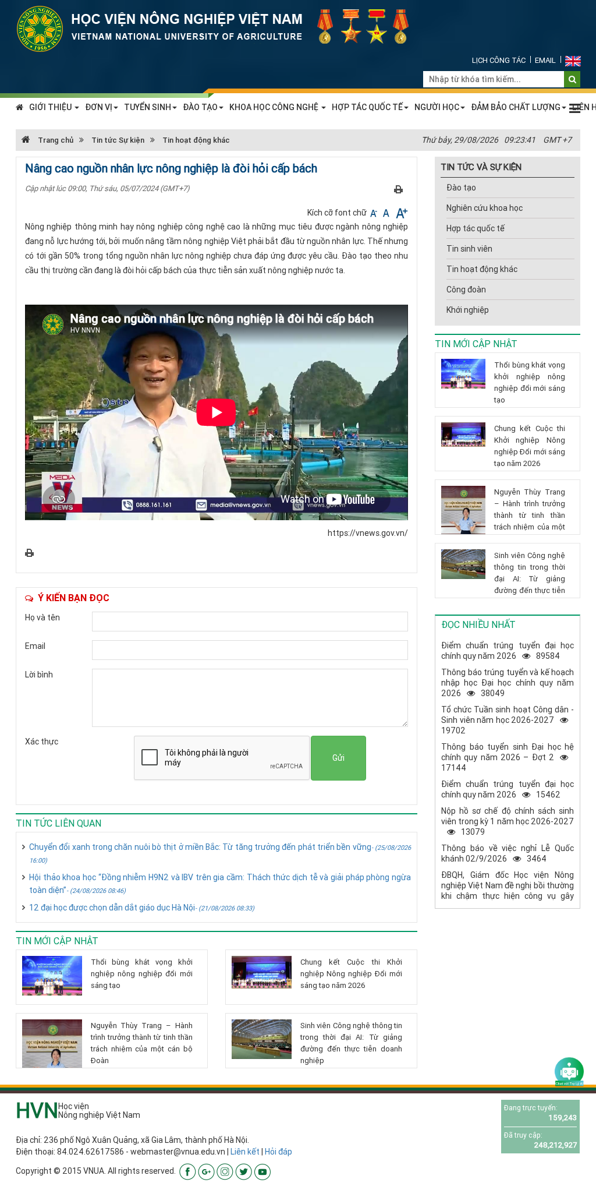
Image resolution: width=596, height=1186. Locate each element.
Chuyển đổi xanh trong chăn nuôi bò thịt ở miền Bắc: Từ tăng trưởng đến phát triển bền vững (220, 853)
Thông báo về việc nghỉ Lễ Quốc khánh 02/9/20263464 (507, 853)
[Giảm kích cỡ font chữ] (374, 212)
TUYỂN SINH (147, 107)
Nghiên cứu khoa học (484, 208)
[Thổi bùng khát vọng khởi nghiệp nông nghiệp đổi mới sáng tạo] (52, 976)
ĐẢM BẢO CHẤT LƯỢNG (515, 107)
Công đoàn (466, 289)
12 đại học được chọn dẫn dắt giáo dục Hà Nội (141, 907)
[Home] (219, 28)
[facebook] (187, 1171)
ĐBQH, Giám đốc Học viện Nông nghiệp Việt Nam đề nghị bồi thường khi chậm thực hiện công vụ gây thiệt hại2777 (507, 891)
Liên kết (245, 1151)
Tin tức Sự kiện (117, 140)
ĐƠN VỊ (98, 107)
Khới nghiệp (467, 310)
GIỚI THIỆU (51, 107)
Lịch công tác (499, 60)
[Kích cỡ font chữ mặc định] (387, 212)
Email (545, 60)
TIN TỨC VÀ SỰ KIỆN (481, 166)
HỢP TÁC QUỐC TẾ (367, 107)
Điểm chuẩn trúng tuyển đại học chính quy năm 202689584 (507, 650)
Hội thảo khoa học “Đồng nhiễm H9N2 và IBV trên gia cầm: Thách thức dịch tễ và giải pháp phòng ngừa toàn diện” (220, 883)
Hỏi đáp (278, 1151)
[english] (573, 60)
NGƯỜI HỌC (436, 107)
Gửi (338, 758)
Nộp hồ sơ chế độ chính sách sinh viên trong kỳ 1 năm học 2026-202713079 (507, 821)
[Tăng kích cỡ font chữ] (400, 212)
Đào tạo (461, 187)
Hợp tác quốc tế (475, 228)
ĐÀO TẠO (200, 107)
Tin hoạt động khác (196, 140)
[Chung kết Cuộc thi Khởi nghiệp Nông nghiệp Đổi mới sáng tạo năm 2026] (262, 972)
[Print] (398, 188)
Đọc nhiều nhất (478, 624)
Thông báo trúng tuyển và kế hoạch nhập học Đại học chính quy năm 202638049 (507, 682)
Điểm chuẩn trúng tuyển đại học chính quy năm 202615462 (507, 789)
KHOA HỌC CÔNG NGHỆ (274, 107)
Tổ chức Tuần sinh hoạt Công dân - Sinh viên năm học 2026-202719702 (507, 720)
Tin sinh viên (469, 248)
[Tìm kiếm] (572, 79)
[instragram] (225, 1171)
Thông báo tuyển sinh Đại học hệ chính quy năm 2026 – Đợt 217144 (507, 757)
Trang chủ (54, 140)
